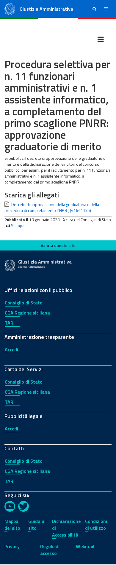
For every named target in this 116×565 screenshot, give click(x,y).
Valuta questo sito (58, 245)
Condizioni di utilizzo (96, 525)
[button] (94, 9)
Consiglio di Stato (24, 302)
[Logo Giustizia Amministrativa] (9, 8)
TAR (9, 322)
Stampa (17, 225)
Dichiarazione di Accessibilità (66, 528)
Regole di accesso (49, 550)
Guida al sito (37, 525)
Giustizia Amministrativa (46, 8)
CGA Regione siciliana (27, 312)
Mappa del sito (12, 525)
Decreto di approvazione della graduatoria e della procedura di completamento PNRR (51, 207)
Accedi (11, 349)
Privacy (12, 546)
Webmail (85, 546)
